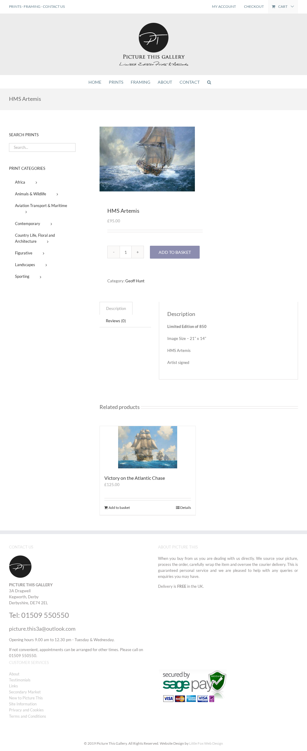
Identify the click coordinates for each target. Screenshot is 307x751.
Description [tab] (116, 308)
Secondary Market (25, 691)
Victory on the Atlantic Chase (134, 478)
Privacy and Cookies (26, 709)
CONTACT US (54, 6)
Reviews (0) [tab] (116, 320)
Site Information (23, 703)
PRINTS (15, 6)
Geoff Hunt (135, 280)
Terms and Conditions (27, 716)
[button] (209, 81)
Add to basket (175, 252)
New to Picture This (26, 697)
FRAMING (32, 6)
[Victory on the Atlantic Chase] (147, 447)
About (14, 673)
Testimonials (20, 679)
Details (185, 507)
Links (13, 685)
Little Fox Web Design (206, 743)
